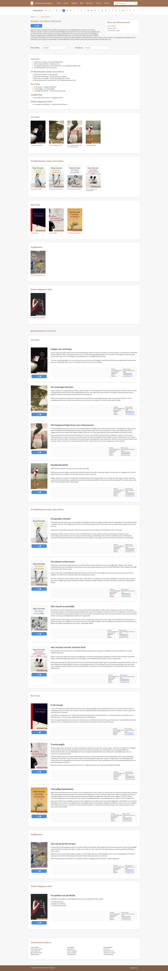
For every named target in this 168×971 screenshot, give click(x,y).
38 (38, 589)
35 (38, 452)
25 (38, 376)
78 (38, 546)
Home (59, 3)
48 (38, 923)
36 (38, 634)
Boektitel (46, 48)
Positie (88, 48)
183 (35, 26)
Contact (107, 3)
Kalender (74, 3)
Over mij (98, 3)
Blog (81, 3)
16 (38, 492)
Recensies (89, 3)
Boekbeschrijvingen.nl (43, 3)
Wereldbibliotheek (127, 376)
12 (38, 772)
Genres (66, 3)
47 (38, 675)
